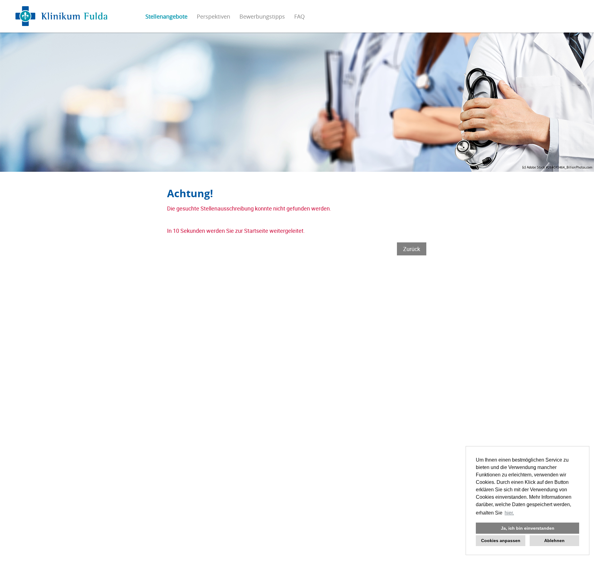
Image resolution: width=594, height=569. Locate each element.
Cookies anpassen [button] (500, 540)
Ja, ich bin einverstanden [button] (527, 528)
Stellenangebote (166, 16)
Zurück (411, 249)
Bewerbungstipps (262, 16)
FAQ (299, 16)
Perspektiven (213, 16)
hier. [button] (509, 512)
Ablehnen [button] (554, 540)
